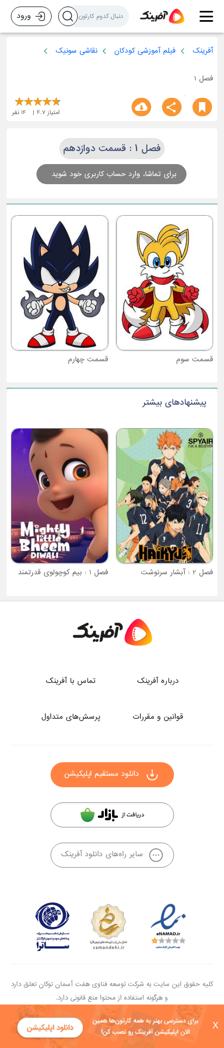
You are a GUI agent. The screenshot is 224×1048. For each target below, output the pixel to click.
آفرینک (202, 51)
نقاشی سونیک (76, 51)
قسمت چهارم (88, 359)
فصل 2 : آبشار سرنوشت (177, 572)
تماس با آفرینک (71, 681)
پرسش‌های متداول (70, 717)
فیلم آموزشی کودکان (145, 51)
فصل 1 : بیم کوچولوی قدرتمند (63, 572)
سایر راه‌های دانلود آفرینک (102, 854)
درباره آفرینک (158, 681)
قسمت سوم (194, 359)
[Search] (68, 16)
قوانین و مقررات (158, 717)
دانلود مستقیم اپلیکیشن (101, 774)
